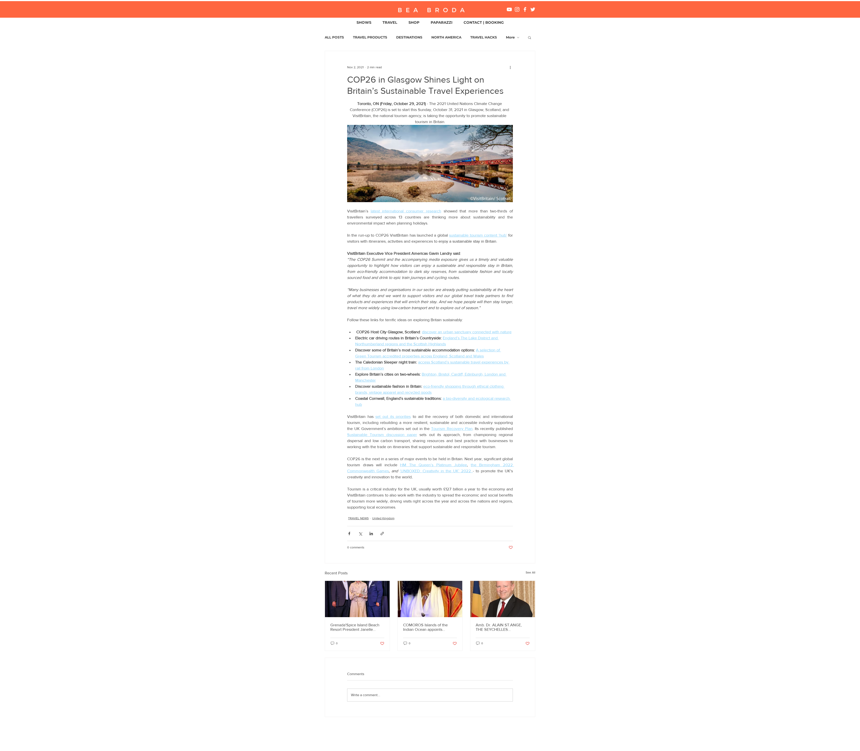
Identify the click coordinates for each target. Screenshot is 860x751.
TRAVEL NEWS (358, 518)
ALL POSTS (334, 37)
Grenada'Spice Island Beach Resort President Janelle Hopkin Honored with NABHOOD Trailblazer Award (356, 627)
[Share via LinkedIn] (371, 533)
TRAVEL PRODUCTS (370, 37)
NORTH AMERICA (446, 37)
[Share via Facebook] (349, 533)
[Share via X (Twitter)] (360, 533)
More (510, 37)
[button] (529, 37)
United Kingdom (383, 518)
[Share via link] (382, 533)
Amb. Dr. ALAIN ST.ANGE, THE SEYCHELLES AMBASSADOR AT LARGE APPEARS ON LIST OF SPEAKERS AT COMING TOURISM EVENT (499, 627)
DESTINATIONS (409, 37)
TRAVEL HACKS (483, 37)
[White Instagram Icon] (517, 9)
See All (530, 572)
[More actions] (510, 67)
